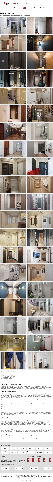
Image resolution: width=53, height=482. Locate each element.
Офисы (22, 452)
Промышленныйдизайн (30, 452)
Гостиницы (5, 448)
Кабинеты (22, 448)
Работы (16, 7)
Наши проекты (34, 468)
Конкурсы (36, 7)
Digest (32, 7)
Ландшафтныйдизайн (5, 452)
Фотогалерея (2, 11)
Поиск (44, 7)
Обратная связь (19, 468)
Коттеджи (48, 448)
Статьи (20, 7)
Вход (41, 7)
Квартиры (31, 448)
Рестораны (39, 452)
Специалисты (10, 7)
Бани (48, 452)
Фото (24, 7)
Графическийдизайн (13, 448)
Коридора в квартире (5, 15)
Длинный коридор (28, 15)
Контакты (5, 468)
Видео (28, 7)
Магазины (13, 452)
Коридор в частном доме (16, 15)
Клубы (39, 448)
